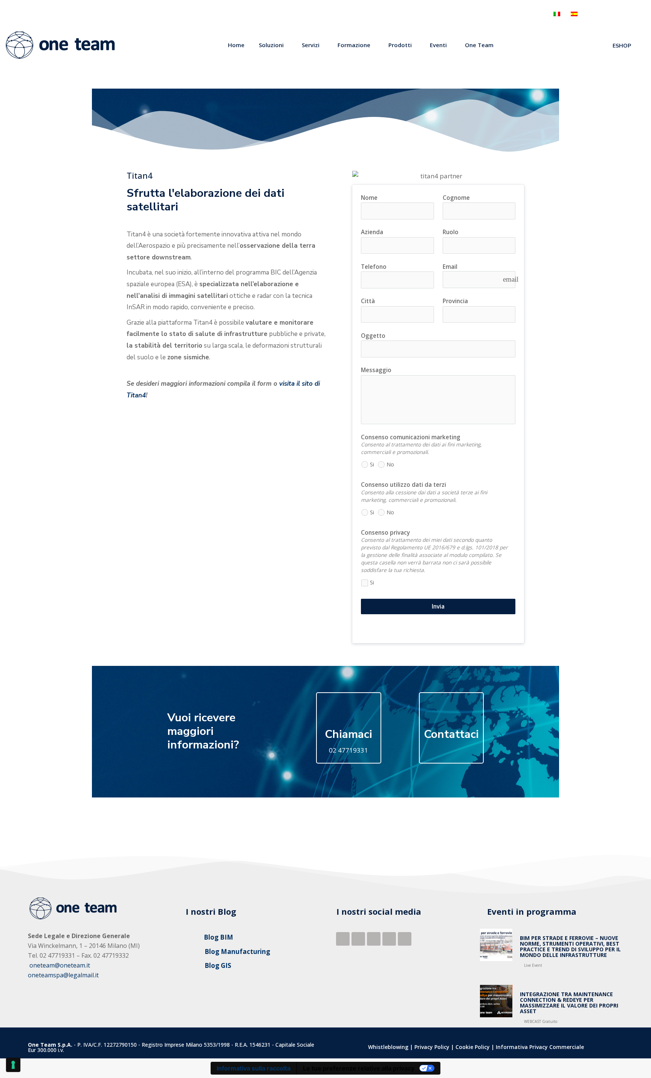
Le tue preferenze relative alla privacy (358, 1068)
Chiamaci (348, 734)
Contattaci (451, 734)
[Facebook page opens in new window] (588, 14)
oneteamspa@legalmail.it (63, 975)
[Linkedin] (358, 939)
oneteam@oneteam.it (59, 965)
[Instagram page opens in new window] (616, 14)
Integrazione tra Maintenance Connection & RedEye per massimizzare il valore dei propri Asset (569, 1003)
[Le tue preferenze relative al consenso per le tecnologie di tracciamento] (13, 1065)
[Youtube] (389, 939)
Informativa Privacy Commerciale (540, 1046)
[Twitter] (374, 939)
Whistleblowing (388, 1046)
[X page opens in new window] (630, 14)
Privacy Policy (431, 1046)
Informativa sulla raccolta (253, 1068)
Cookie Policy (472, 1046)
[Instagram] (404, 939)
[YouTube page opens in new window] (644, 14)
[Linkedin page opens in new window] (602, 14)
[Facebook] (343, 939)
